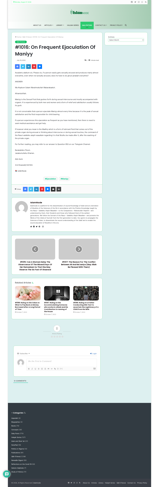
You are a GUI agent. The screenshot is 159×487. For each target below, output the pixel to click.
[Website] (31, 226)
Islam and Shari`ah (18, 441)
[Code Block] (51, 368)
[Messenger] (39, 66)
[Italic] (32, 368)
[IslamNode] (79, 12)
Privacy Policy (116, 25)
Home (18, 37)
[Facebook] (17, 66)
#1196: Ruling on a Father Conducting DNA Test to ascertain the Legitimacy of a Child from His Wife (85, 306)
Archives (111, 37)
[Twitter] (23, 66)
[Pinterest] (34, 66)
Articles (48, 25)
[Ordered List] (42, 368)
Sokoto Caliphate (17, 468)
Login (94, 353)
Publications (15, 453)
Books (13, 426)
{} (58, 368)
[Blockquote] (48, 368)
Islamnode (37, 483)
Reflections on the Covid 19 (21, 464)
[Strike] (38, 368)
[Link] (55, 368)
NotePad (14, 445)
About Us (37, 25)
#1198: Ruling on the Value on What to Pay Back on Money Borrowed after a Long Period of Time (27, 306)
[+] (61, 368)
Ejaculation (51, 179)
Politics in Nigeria (17, 449)
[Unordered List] (45, 368)
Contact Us (100, 25)
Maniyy (65, 179)
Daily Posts (15, 433)
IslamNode (36, 202)
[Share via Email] (53, 189)
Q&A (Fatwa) (87, 25)
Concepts (14, 430)
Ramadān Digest (17, 460)
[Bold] (28, 368)
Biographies (15, 422)
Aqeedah (14, 418)
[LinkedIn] (28, 66)
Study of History (17, 472)
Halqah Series (73, 25)
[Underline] (35, 368)
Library (59, 25)
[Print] (58, 189)
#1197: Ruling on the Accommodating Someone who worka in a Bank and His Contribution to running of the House (56, 307)
